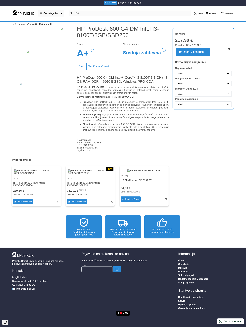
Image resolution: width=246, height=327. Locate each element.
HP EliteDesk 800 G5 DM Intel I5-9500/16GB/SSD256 (84, 184)
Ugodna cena (110, 3)
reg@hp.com (83, 150)
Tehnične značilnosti (98, 66)
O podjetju (183, 264)
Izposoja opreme (187, 304)
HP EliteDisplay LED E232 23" (136, 180)
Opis (81, 66)
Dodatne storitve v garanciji (193, 279)
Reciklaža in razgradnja (190, 297)
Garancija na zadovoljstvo (192, 308)
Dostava (182, 268)
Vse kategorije (50, 13)
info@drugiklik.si (25, 289)
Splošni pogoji (186, 275)
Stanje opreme (186, 282)
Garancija (183, 271)
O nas (181, 260)
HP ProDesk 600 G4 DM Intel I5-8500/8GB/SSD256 (29, 184)
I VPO (123, 313)
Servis (181, 301)
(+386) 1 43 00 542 (25, 285)
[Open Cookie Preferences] (5, 322)
